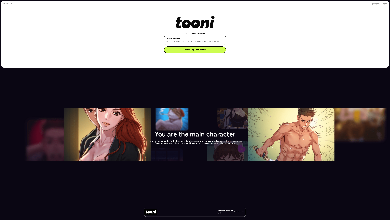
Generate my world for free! (195, 50)
